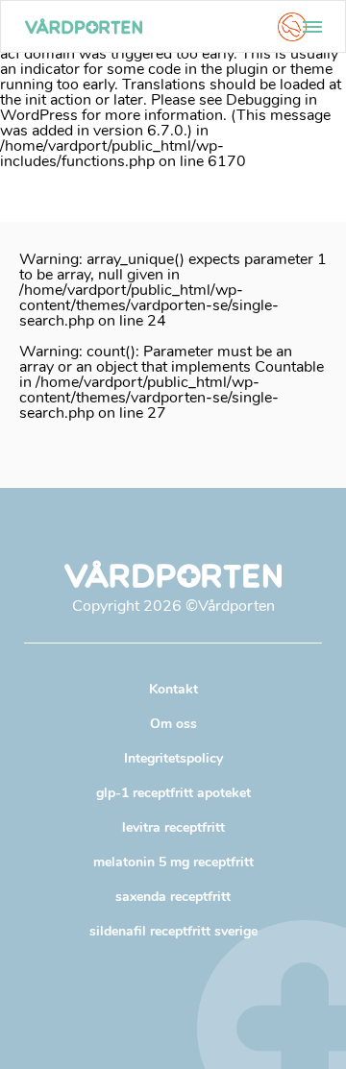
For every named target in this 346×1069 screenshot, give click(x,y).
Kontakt (173, 689)
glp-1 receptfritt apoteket (173, 793)
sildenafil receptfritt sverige (173, 931)
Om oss (173, 724)
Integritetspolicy (173, 758)
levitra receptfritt (173, 827)
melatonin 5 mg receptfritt (173, 862)
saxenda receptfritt (173, 896)
